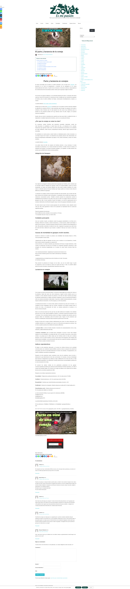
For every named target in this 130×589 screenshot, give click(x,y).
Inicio (37, 23)
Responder (37, 473)
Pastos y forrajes (84, 76)
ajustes (70, 587)
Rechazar (84, 587)
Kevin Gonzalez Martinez (48, 54)
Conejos (43, 49)
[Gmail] (50, 76)
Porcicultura (83, 82)
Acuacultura (83, 44)
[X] (42, 76)
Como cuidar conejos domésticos (50, 103)
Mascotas (83, 70)
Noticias (82, 72)
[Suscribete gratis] (55, 448)
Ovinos (82, 75)
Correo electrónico (39, 567)
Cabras (82, 58)
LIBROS (82, 69)
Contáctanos (64, 23)
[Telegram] (40, 76)
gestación (49, 106)
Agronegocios (83, 47)
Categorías (82, 35)
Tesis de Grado (84, 87)
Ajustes (91, 587)
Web (36, 571)
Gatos (82, 66)
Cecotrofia (45, 142)
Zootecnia (83, 90)
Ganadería (83, 64)
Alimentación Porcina (85, 49)
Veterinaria (83, 88)
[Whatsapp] (38, 76)
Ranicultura (83, 85)
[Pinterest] (48, 76)
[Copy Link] (52, 76)
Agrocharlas (83, 46)
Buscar (79, 23)
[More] (1, 27)
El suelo (82, 63)
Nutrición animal (84, 73)
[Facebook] (36, 76)
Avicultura (83, 52)
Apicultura (83, 50)
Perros (82, 78)
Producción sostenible (85, 84)
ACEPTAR (78, 587)
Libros (52, 23)
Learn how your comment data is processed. (59, 578)
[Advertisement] (87, 109)
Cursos (41, 23)
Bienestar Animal (84, 53)
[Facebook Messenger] (46, 76)
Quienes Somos (73, 23)
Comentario (38, 547)
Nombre (37, 564)
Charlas (47, 23)
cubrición (72, 84)
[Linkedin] (44, 76)
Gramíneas (83, 67)
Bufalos (82, 55)
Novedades (58, 23)
